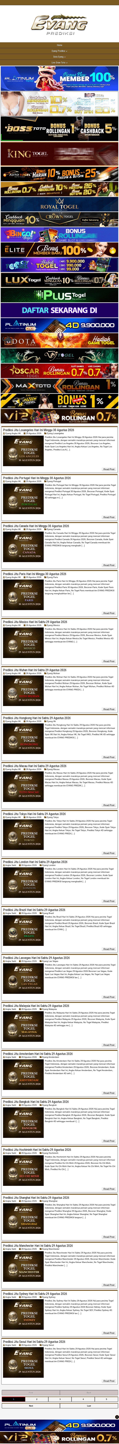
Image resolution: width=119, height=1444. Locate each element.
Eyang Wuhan (53, 673)
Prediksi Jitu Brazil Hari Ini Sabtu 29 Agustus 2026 (34, 910)
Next (31, 1406)
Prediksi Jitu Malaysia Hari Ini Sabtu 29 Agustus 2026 (36, 1006)
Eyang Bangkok (49, 1105)
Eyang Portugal (54, 481)
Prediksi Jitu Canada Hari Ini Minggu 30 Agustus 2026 (36, 526)
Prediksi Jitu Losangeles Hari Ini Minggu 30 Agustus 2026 (38, 430)
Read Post (108, 469)
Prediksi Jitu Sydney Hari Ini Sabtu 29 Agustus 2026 (35, 1294)
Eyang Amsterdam (50, 1057)
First (31, 1393)
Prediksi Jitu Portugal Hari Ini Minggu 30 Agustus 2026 (37, 478)
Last (89, 1406)
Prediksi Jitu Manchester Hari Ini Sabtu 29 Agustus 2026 (38, 1245)
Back (89, 1393)
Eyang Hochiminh (50, 1153)
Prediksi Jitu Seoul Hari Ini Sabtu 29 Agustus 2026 (34, 1342)
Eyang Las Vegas (50, 961)
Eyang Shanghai (49, 1201)
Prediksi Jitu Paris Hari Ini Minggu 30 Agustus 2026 (34, 574)
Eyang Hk (51, 721)
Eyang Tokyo (53, 817)
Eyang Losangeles (55, 433)
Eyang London (49, 865)
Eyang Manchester (50, 1249)
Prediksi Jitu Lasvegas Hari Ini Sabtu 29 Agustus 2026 (36, 958)
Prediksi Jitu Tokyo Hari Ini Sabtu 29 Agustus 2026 (34, 814)
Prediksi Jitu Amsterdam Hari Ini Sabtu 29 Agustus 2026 (38, 1054)
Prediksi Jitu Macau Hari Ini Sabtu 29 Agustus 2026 (35, 766)
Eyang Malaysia (49, 1009)
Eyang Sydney (48, 1297)
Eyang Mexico (53, 625)
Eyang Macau (53, 769)
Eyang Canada (54, 529)
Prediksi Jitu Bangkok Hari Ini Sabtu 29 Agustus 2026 (36, 1102)
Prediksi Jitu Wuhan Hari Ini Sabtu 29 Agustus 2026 (35, 670)
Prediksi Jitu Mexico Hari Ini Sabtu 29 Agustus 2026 (35, 622)
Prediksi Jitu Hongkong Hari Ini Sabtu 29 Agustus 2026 (37, 718)
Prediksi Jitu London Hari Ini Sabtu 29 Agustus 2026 (35, 862)
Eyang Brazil (48, 913)
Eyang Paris (52, 577)
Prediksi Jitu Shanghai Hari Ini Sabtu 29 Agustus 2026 (36, 1198)
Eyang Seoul (48, 1345)
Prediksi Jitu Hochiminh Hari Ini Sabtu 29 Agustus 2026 (37, 1150)
